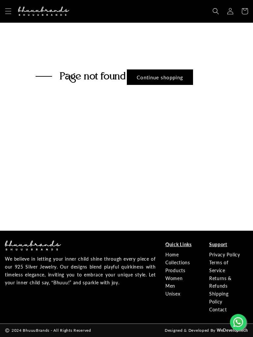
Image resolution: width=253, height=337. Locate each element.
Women (174, 278)
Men (170, 286)
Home (172, 254)
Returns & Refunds (220, 282)
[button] (8, 11)
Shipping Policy (219, 297)
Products (175, 270)
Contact (218, 309)
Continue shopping (160, 77)
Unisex (172, 294)
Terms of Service (219, 266)
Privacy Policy (224, 254)
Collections (177, 262)
